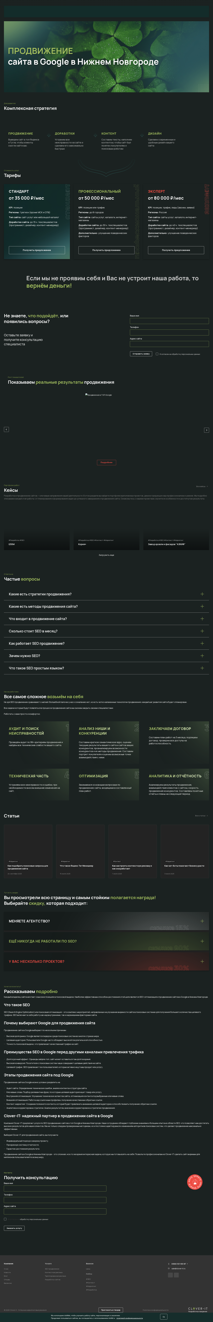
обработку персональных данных (186, 354)
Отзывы (7, 1279)
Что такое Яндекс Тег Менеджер (76, 865)
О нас (6, 1269)
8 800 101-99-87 (200, 2)
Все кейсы (200, 486)
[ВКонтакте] (170, 1275)
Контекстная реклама (53, 1272)
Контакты (153, 11)
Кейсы (89, 1274)
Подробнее (107, 462)
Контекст (115, 11)
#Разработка (91, 1290)
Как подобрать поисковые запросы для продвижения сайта (28, 867)
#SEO (88, 1279)
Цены (134, 11)
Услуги (48, 1263)
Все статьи (200, 815)
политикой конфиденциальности (129, 1318)
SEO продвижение (52, 1269)
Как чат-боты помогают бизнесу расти (184, 865)
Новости (7, 1272)
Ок (164, 1316)
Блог (6, 1276)
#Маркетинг (91, 1286)
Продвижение (64, 11)
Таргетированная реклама (55, 1276)
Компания (8, 1263)
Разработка (91, 11)
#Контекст (90, 1283)
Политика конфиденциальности (156, 1310)
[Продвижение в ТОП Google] (106, 423)
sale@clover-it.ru (178, 1268)
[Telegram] (176, 1275)
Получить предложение (37, 250)
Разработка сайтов (52, 1279)
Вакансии (8, 1283)
